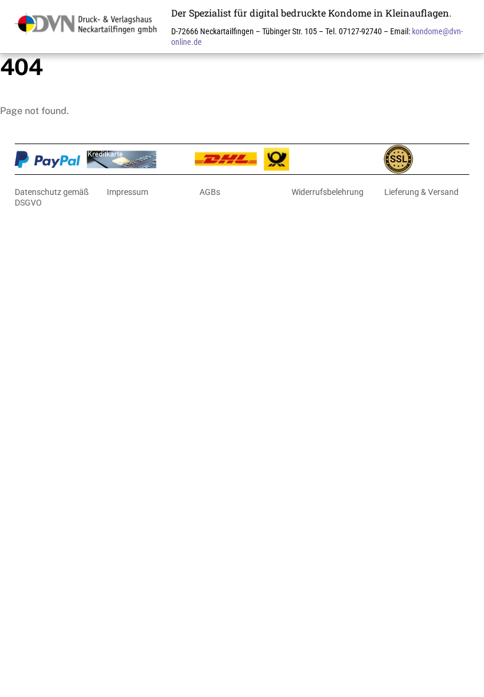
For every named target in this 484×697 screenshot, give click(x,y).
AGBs (210, 192)
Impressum (127, 192)
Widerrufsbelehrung (328, 192)
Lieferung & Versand (421, 192)
